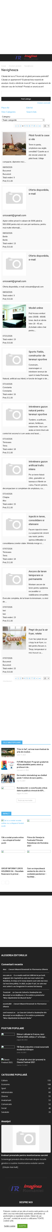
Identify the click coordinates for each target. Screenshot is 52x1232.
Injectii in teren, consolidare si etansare (37, 520)
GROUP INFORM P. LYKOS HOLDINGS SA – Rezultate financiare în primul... (12, 871)
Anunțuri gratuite (15, 66)
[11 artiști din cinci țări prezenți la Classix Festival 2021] (8, 1063)
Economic (5, 1084)
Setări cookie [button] (9, 1226)
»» (40, 126)
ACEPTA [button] (22, 1226)
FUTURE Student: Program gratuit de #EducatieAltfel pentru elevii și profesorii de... (32, 764)
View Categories (8, 112)
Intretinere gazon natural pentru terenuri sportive (38, 410)
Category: (6, 117)
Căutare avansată (43, 103)
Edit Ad (29, 108)
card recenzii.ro (9, 1012)
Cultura (4, 1080)
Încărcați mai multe (25, 800)
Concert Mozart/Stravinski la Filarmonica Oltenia (28, 969)
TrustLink (6, 992)
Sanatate (5, 1112)
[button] (48, 57)
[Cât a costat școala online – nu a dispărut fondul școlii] (13, 827)
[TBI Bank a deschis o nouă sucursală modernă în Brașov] (8, 1050)
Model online (36, 307)
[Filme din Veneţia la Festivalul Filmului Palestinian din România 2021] (39, 827)
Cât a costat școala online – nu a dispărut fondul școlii (12, 840)
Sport (3, 1088)
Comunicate (6, 1104)
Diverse (4, 1096)
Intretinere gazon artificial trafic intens (38, 465)
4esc (4, 969)
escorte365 (7, 1004)
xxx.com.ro (7, 975)
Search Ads (31, 112)
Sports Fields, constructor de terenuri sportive (38, 355)
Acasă (3, 66)
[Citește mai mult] (10, 1167)
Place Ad (5, 108)
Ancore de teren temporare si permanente (38, 575)
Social (3, 1108)
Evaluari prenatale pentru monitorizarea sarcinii (24, 1155)
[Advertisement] (26, 27)
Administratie (7, 1092)
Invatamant (6, 1100)
